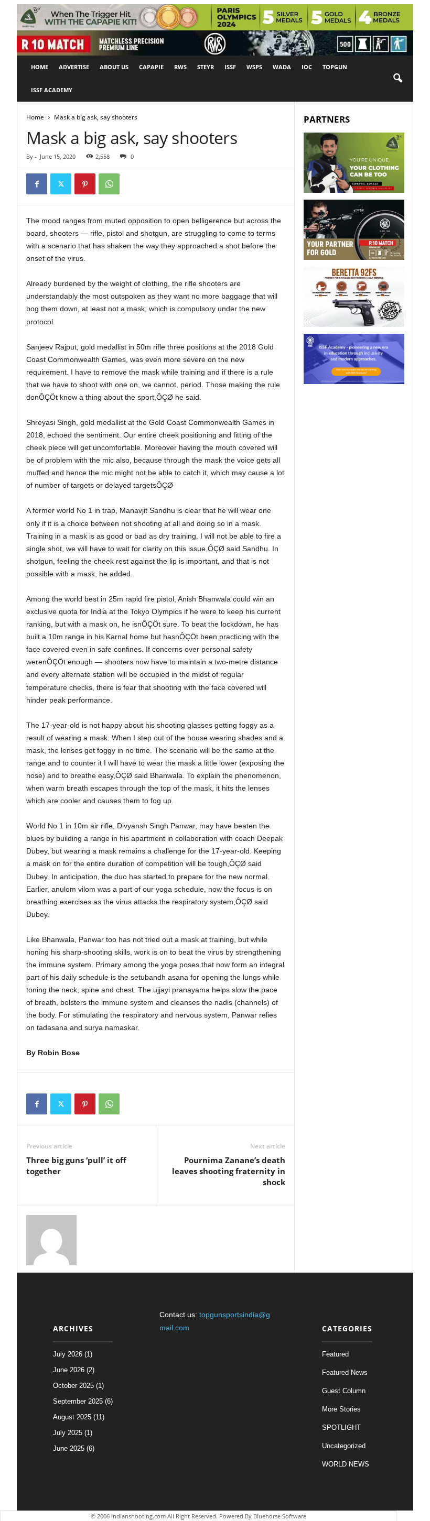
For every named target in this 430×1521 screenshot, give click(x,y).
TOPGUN (334, 67)
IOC (307, 67)
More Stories (341, 1409)
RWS (180, 67)
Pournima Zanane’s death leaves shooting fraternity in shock (228, 1171)
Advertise (74, 67)
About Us (114, 67)
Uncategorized (344, 1446)
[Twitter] (60, 183)
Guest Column (344, 1391)
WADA (282, 67)
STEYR (205, 67)
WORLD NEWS (345, 1464)
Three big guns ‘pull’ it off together (76, 1165)
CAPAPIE (151, 67)
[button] (397, 78)
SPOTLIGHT (341, 1427)
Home (39, 67)
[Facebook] (36, 183)
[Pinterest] (84, 183)
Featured (335, 1354)
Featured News (345, 1372)
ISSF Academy (51, 90)
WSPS (254, 67)
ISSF (230, 67)
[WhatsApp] (109, 183)
